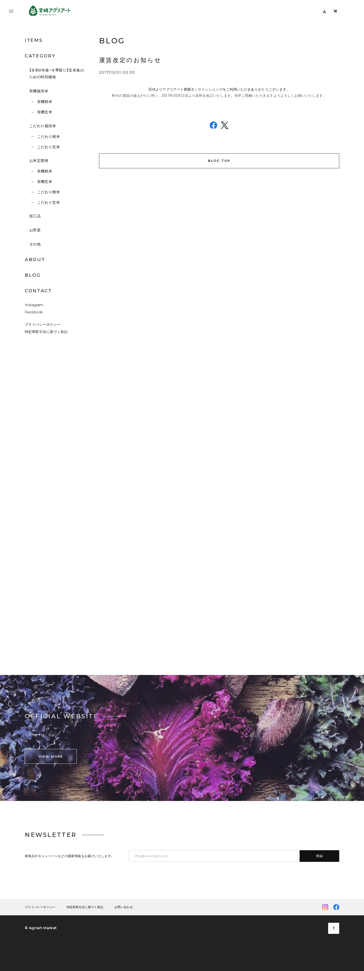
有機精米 (44, 101)
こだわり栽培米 (42, 126)
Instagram (34, 305)
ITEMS (34, 40)
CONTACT (38, 291)
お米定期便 (38, 160)
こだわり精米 (48, 136)
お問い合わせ (123, 907)
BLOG (33, 275)
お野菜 (35, 230)
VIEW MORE (51, 756)
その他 (35, 244)
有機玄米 (44, 112)
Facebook (34, 312)
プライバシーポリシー (42, 324)
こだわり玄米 (48, 147)
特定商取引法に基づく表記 (46, 331)
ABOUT (35, 259)
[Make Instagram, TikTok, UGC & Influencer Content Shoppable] (350, 606)
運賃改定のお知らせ (130, 60)
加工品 (35, 216)
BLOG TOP (219, 161)
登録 (319, 856)
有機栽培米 (38, 91)
